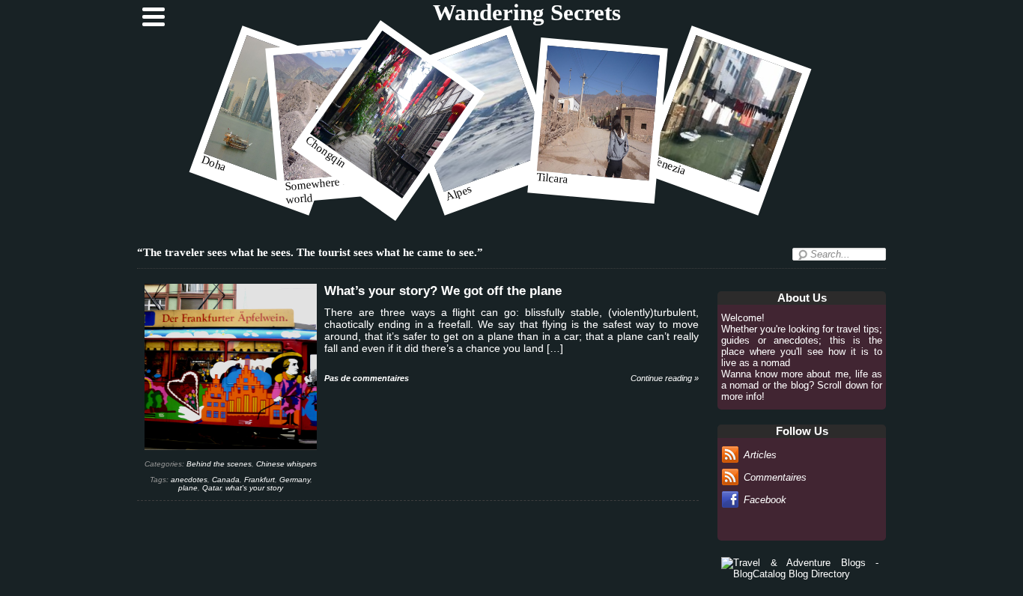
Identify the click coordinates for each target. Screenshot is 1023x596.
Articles (760, 454)
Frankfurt (259, 479)
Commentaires (775, 477)
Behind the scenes (219, 464)
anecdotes (189, 479)
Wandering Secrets (527, 12)
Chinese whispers (286, 464)
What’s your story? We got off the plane (443, 291)
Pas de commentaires (366, 378)
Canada (226, 479)
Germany (294, 479)
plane (188, 488)
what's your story (254, 488)
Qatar (211, 488)
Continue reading (665, 378)
